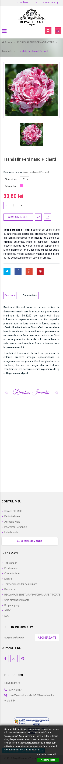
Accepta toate (48, 760)
